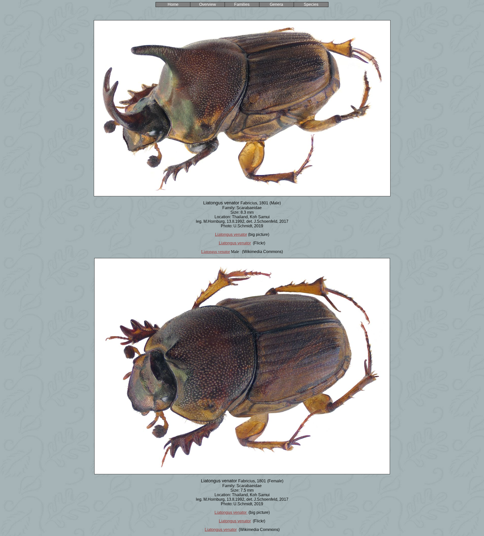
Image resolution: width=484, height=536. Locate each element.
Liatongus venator (231, 234)
